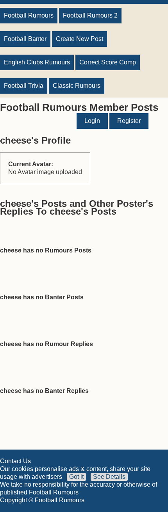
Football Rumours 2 (90, 15)
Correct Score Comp (107, 62)
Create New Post (79, 39)
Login (92, 120)
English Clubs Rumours (37, 62)
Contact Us (15, 461)
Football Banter (25, 39)
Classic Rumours (76, 85)
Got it (76, 476)
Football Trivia (23, 85)
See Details (109, 476)
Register (129, 120)
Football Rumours (29, 15)
